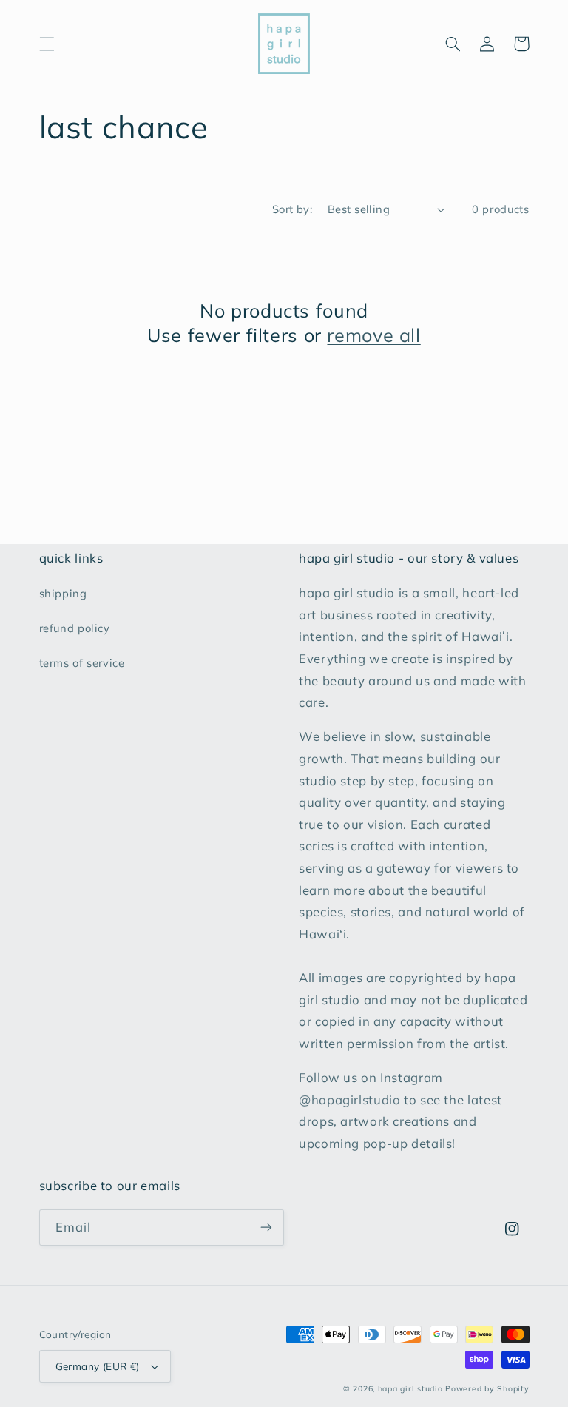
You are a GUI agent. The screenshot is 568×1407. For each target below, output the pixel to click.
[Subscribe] (266, 1227)
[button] (47, 44)
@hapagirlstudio (349, 1099)
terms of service (82, 663)
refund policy (74, 628)
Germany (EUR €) (97, 1366)
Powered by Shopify (487, 1388)
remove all (373, 334)
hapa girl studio (410, 1388)
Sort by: (292, 209)
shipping (63, 593)
